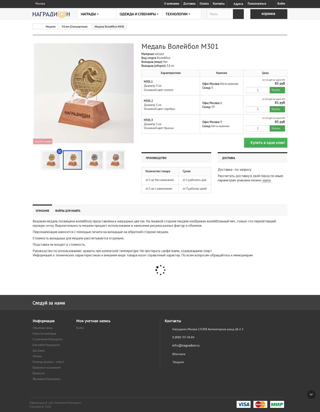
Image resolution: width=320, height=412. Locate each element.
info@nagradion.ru (186, 345)
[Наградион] (51, 14)
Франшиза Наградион (47, 379)
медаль (52, 221)
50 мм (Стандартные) (75, 26)
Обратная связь (43, 328)
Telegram (178, 362)
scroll (311, 394)
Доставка (189, 3)
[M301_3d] (51, 160)
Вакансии (39, 373)
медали (183, 221)
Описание (42, 210)
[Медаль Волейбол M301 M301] (72, 160)
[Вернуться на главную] (37, 26)
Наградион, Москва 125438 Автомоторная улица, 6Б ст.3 (207, 329)
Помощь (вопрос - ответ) (48, 362)
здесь (266, 180)
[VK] (272, 3)
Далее (128, 159)
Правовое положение (47, 367)
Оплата (204, 3)
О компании (171, 3)
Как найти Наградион (46, 345)
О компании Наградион (47, 339)
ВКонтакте (178, 354)
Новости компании (44, 333)
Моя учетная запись (93, 320)
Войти (281, 3)
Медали (51, 26)
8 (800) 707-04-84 (183, 337)
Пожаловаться (257, 3)
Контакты (219, 3)
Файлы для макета (67, 210)
